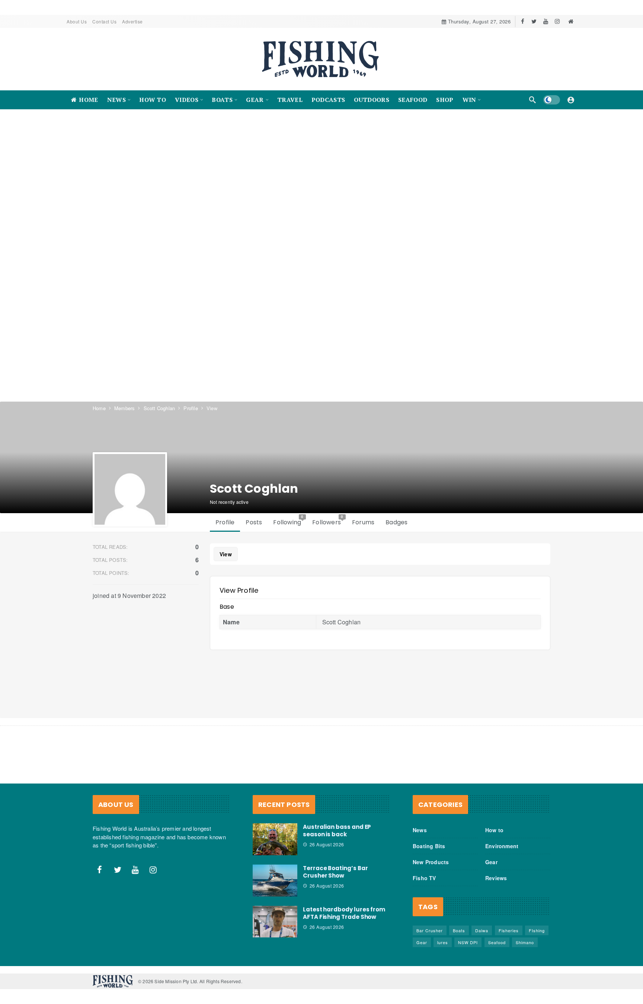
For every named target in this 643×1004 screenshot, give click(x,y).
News (420, 830)
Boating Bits (429, 846)
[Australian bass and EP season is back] (275, 839)
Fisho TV (424, 878)
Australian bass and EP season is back (337, 830)
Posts (254, 522)
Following (288, 521)
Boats (459, 930)
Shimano (525, 942)
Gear (491, 862)
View (226, 554)
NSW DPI (468, 942)
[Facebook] (522, 21)
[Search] (532, 99)
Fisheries (509, 930)
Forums (363, 522)
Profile (224, 522)
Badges (396, 522)
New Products (431, 862)
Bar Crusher (429, 930)
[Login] (570, 99)
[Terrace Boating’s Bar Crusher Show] (275, 881)
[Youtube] (545, 21)
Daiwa (481, 930)
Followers (327, 521)
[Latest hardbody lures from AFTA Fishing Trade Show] (275, 922)
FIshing (537, 930)
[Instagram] (557, 21)
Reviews (496, 878)
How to (494, 830)
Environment (501, 846)
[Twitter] (534, 21)
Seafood (497, 942)
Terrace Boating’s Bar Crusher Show (335, 871)
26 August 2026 (327, 844)
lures (442, 942)
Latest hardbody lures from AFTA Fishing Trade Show (344, 913)
